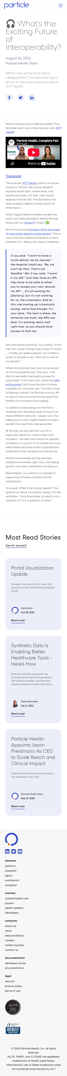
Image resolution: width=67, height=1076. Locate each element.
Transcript (13, 176)
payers (9, 903)
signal (8, 875)
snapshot (10, 870)
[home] (19, 5)
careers (9, 940)
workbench (12, 880)
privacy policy (13, 985)
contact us (11, 949)
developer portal (15, 963)
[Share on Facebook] (9, 97)
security (10, 981)
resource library (14, 935)
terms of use (12, 990)
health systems (14, 907)
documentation (14, 967)
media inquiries (14, 945)
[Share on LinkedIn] (32, 97)
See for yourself (16, 545)
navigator (11, 884)
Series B (29, 222)
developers (12, 912)
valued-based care (17, 898)
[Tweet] (20, 97)
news (8, 930)
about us (10, 925)
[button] (60, 5)
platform (10, 865)
